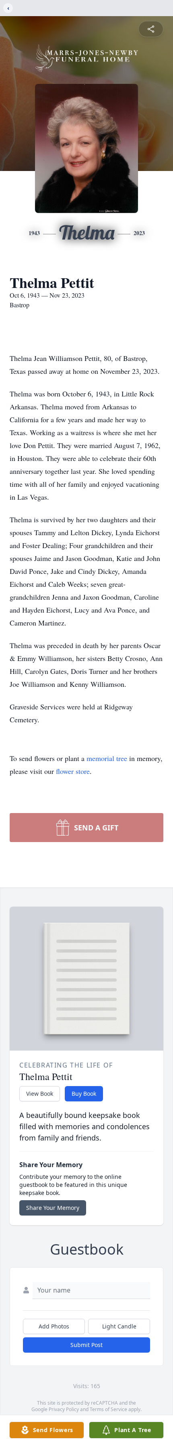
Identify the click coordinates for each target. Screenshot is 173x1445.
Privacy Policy (64, 1409)
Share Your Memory (52, 1207)
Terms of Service (108, 1409)
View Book (39, 1093)
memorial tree (106, 758)
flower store (73, 771)
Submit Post (86, 1345)
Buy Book (84, 1093)
